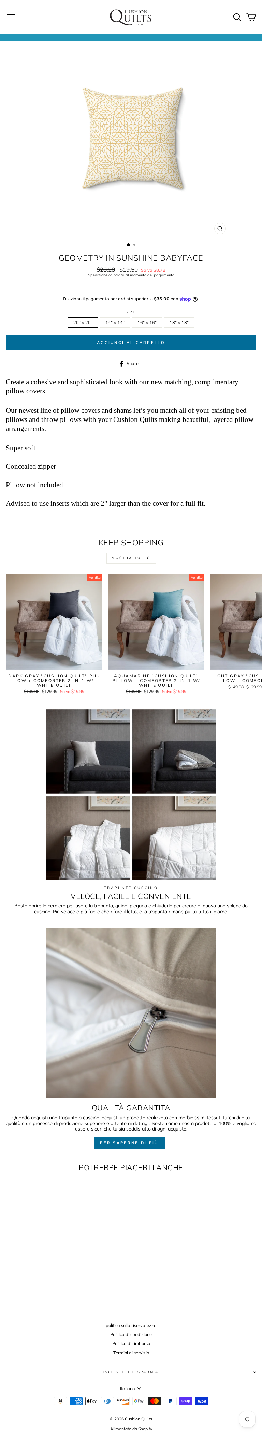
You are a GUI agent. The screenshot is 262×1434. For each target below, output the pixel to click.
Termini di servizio (131, 1352)
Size (131, 312)
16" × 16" (147, 322)
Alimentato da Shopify (131, 1428)
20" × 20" (82, 322)
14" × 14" (115, 322)
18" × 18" (179, 322)
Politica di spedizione (131, 1334)
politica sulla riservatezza (131, 1325)
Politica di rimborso (131, 1343)
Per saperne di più (129, 1142)
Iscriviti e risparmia (131, 1372)
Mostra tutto (131, 558)
